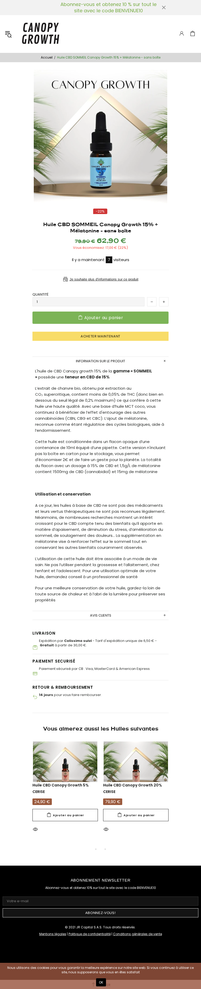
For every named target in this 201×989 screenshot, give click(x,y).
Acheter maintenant (100, 336)
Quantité (40, 294)
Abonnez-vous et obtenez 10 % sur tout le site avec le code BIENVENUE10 (108, 7)
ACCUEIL (47, 57)
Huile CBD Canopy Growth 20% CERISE (132, 788)
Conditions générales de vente (137, 934)
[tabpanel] (65, 794)
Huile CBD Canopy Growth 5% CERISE (60, 788)
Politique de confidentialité (90, 934)
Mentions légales (52, 934)
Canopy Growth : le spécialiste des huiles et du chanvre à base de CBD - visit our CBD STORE (40, 34)
